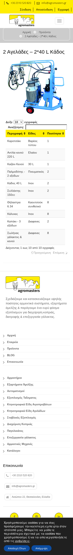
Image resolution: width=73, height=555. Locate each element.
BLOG (11, 355)
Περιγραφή (15, 133)
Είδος (32, 133)
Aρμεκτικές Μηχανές (20, 444)
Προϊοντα (13, 348)
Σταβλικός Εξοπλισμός (21, 417)
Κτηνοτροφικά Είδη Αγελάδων (26, 411)
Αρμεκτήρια (14, 377)
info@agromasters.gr (23, 486)
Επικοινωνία (15, 361)
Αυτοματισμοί (16, 391)
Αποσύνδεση (44, 9)
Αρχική (27, 32)
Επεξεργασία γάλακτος (21, 437)
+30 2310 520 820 (22, 475)
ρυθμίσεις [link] (22, 541)
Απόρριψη (41, 548)
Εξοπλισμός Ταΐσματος (21, 397)
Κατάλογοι (13, 450)
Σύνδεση (25, 9)
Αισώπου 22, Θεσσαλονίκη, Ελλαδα (31, 496)
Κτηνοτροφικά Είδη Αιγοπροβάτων (29, 404)
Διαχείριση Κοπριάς (19, 424)
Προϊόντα (44, 32)
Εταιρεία (12, 342)
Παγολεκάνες (15, 431)
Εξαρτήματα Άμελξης (20, 384)
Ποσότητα (54, 133)
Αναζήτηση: (16, 127)
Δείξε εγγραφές (21, 122)
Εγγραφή (63, 9)
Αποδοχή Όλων (17, 548)
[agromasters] (27, 21)
